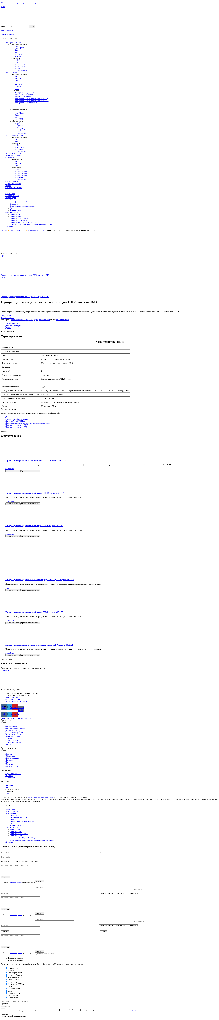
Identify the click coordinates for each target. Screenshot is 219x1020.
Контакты (9, 764)
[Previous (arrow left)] (2, 1008)
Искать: (4, 26)
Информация (10, 813)
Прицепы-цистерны (36, 230)
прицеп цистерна (62, 320)
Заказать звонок (11, 766)
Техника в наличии (17, 826)
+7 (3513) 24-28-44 (8, 34)
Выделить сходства (15, 958)
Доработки (9, 760)
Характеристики (11, 324)
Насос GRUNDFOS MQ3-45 (16, 421)
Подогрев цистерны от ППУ (16, 425)
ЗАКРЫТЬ (39, 881)
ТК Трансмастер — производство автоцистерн (19, 3)
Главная (4, 230)
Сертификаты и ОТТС (19, 817)
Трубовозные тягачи (13, 742)
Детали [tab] (4, 431)
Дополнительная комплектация (22, 821)
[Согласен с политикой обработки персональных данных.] (109, 897)
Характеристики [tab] (7, 331)
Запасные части (11, 828)
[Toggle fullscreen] (6, 1006)
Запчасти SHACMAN (18, 836)
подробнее (9, 469)
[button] (109, 722)
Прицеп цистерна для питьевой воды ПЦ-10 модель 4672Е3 (34, 493)
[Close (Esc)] (2, 1006)
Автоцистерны (11, 726)
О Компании (10, 756)
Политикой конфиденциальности (131, 1010)
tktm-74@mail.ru (7, 30)
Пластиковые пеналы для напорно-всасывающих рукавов (28, 423)
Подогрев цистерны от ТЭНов (17, 427)
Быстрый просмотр (13, 471)
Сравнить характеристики (30, 471)
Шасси (8, 744)
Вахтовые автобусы (13, 734)
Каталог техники (12, 758)
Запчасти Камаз (16, 832)
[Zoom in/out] (9, 1006)
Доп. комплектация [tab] (8, 409)
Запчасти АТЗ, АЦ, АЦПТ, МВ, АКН (24, 838)
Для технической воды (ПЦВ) (21, 320)
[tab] (111, 324)
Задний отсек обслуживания (16, 419)
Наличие (8, 762)
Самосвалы (9, 738)
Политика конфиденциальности (40, 797)
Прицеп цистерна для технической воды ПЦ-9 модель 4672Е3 (35, 460)
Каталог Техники (12, 811)
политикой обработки (16, 882)
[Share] (4, 1006)
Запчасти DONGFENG (19, 834)
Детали (8, 328)
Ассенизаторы (11, 730)
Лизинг (13, 823)
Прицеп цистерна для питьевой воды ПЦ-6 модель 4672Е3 (34, 612)
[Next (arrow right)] (4, 1008)
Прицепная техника (17, 230)
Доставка (13, 815)
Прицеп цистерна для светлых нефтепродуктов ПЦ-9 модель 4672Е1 (39, 645)
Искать (32, 26)
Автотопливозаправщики (15, 728)
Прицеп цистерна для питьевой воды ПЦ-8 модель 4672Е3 (34, 525)
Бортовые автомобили (14, 732)
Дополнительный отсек (14, 417)
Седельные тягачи (12, 740)
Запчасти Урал (15, 830)
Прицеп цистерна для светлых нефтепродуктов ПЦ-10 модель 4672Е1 (39, 579)
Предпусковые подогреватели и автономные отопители (32, 840)
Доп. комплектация (13, 326)
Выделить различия (15, 960)
